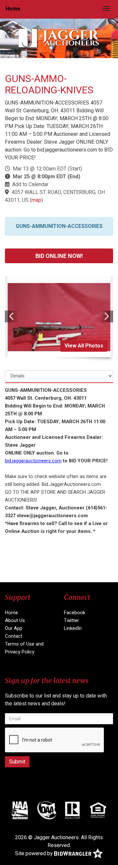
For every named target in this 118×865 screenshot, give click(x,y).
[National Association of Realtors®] (72, 810)
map (36, 200)
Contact (13, 636)
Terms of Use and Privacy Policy (24, 648)
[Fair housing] (98, 810)
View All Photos (84, 346)
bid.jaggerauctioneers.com (33, 461)
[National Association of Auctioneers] (19, 810)
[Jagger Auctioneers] (59, 38)
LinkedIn (73, 628)
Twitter (71, 620)
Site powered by (34, 853)
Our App (13, 628)
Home (13, 9)
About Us (15, 620)
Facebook (74, 613)
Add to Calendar (30, 184)
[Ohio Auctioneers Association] (47, 810)
